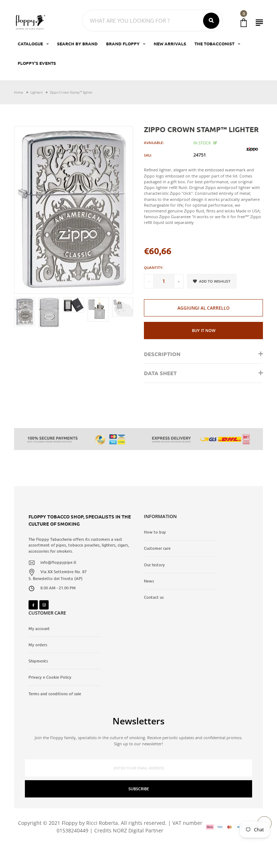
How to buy (155, 532)
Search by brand (77, 43)
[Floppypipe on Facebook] (33, 605)
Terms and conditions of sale (54, 694)
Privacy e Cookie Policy (49, 677)
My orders (37, 645)
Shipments (38, 661)
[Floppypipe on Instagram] (44, 605)
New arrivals (170, 43)
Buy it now (203, 330)
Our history (154, 565)
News (149, 581)
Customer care (157, 548)
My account (39, 628)
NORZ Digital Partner (138, 830)
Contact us (154, 597)
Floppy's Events (37, 63)
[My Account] (259, 22)
